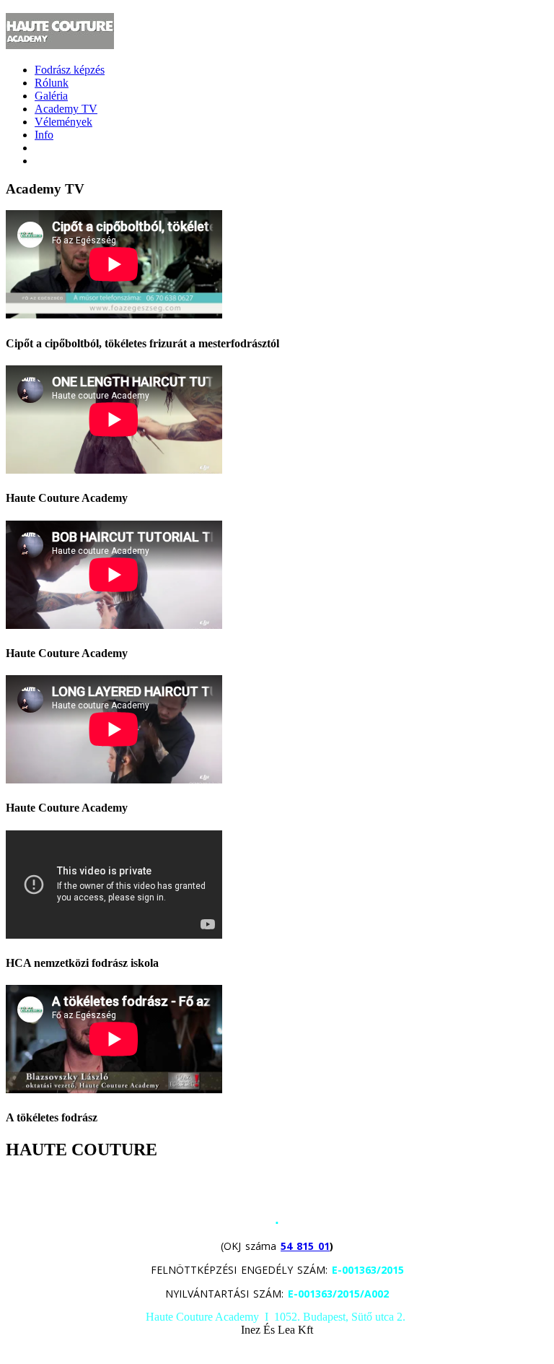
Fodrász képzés (70, 70)
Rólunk (52, 83)
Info (44, 135)
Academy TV (66, 109)
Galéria (51, 96)
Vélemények (63, 122)
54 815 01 (305, 1246)
